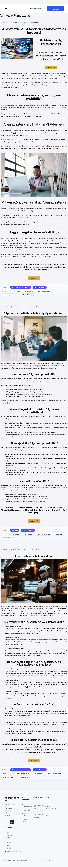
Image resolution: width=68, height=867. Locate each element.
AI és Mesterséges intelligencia (21, 287)
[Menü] (6, 8)
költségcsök (59, 534)
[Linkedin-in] (12, 822)
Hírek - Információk (39, 287)
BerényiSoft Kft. (54, 366)
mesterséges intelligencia (11, 295)
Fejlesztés (15, 530)
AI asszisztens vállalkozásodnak (21, 773)
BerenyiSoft (35, 22)
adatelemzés (16, 534)
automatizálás (29, 291)
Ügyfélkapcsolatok (9, 777)
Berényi (36, 8)
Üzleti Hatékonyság (28, 295)
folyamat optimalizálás (44, 534)
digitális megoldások (44, 291)
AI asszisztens (16, 291)
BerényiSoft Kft (43, 238)
